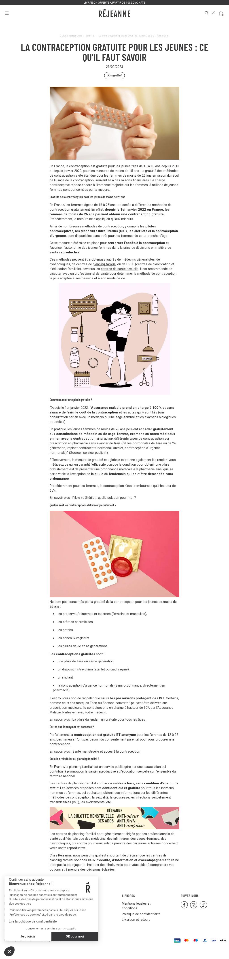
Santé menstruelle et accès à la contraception (106, 751)
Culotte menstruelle (71, 35)
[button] (9, 951)
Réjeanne (65, 855)
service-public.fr (95, 453)
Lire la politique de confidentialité (33, 921)
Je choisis (28, 936)
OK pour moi (75, 936)
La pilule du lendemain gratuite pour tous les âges (108, 719)
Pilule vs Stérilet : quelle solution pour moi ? (104, 498)
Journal (90, 35)
